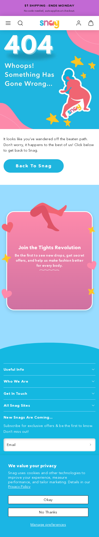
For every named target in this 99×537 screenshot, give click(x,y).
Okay (48, 499)
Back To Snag (34, 166)
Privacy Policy (19, 486)
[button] (8, 23)
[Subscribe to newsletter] (91, 444)
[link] (79, 23)
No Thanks (48, 512)
